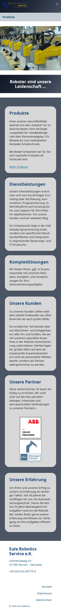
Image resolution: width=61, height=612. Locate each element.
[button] (28, 67)
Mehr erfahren (18, 167)
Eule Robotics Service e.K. (23, 551)
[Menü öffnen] (57, 4)
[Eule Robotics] (15, 5)
